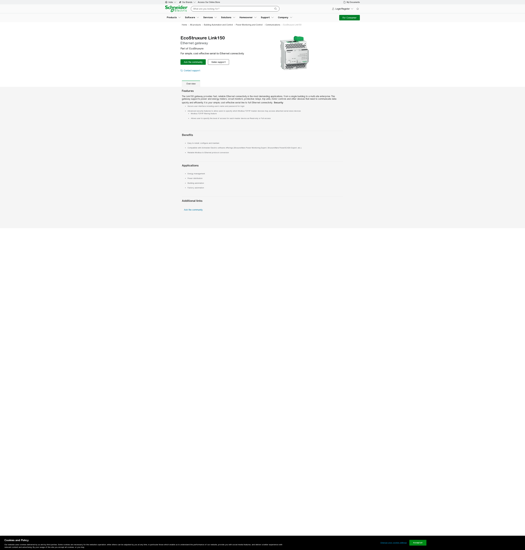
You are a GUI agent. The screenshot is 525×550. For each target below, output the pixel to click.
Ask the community (193, 209)
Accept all (417, 543)
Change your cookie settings (393, 543)
